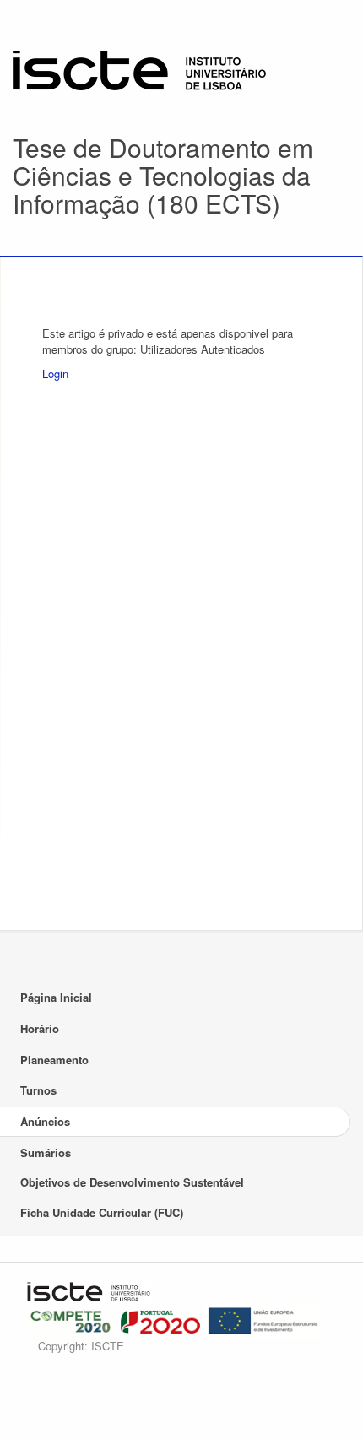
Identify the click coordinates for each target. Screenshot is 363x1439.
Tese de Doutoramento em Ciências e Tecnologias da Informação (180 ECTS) (163, 175)
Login (55, 373)
